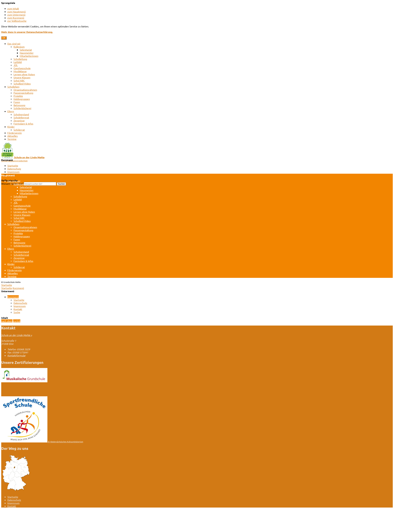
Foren (17, 102)
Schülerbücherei (22, 108)
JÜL (16, 65)
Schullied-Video (22, 83)
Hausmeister (27, 52)
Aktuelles (12, 135)
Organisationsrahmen (25, 89)
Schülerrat (19, 129)
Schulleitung (20, 58)
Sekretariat (26, 49)
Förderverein (14, 132)
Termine (11, 138)
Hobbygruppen (22, 98)
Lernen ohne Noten (24, 74)
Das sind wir (13, 43)
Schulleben (13, 86)
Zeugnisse (19, 120)
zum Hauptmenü (16, 11)
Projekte (18, 95)
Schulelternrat (21, 117)
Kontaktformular (16, 355)
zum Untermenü (16, 14)
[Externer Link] (24, 381)
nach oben (6, 320)
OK (3, 38)
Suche (17, 312)
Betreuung (19, 105)
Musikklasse (20, 71)
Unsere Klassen (22, 77)
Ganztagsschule (22, 68)
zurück (16, 320)
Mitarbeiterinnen (29, 55)
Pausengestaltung (23, 92)
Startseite (12, 165)
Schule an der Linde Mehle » (16, 335)
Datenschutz (14, 168)
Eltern (10, 111)
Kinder (11, 126)
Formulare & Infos (23, 123)
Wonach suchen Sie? (12, 183)
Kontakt (18, 309)
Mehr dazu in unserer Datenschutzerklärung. (27, 32)
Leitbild (18, 62)
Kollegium (19, 46)
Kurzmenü (18, 288)
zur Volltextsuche (16, 20)
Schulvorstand (21, 114)
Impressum (13, 171)
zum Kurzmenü (15, 17)
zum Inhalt (13, 8)
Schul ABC (19, 80)
